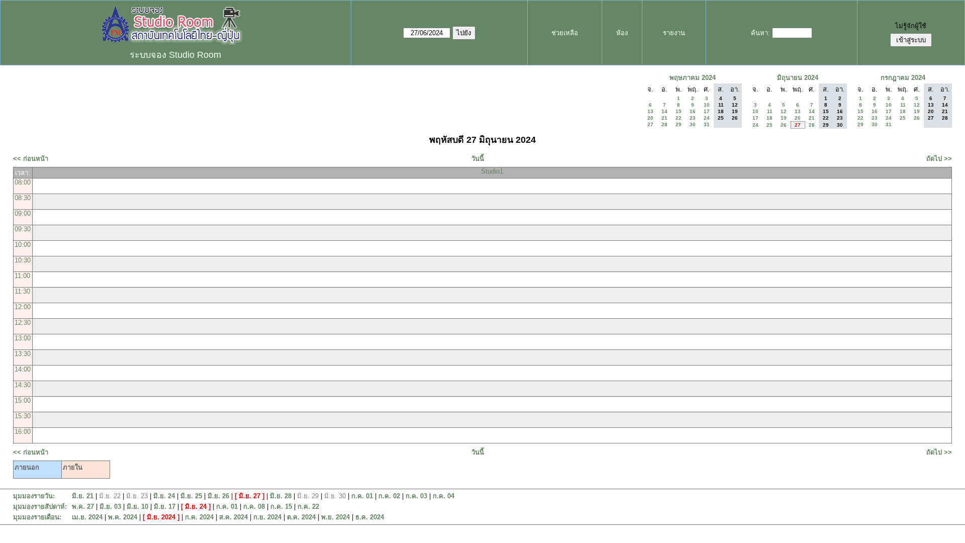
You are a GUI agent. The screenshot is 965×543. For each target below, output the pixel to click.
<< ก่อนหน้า (30, 158)
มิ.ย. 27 (249, 496)
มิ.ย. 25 (191, 496)
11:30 (22, 291)
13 (650, 111)
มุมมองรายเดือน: (37, 517)
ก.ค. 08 (254, 506)
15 (679, 111)
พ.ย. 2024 (335, 517)
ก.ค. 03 (416, 496)
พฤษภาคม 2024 (692, 77)
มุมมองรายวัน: (34, 496)
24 (707, 118)
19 (784, 118)
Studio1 (492, 171)
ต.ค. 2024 (301, 517)
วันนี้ (477, 158)
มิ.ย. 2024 (161, 517)
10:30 (23, 260)
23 (693, 118)
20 (650, 118)
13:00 (23, 338)
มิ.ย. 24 (164, 496)
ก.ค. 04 (443, 496)
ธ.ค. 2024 (369, 517)
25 (769, 125)
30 (693, 124)
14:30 (23, 385)
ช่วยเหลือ (564, 33)
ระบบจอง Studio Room (175, 55)
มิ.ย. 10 (137, 506)
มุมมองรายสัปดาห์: (40, 506)
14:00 (23, 369)
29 (679, 124)
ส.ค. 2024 (233, 517)
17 (707, 111)
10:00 (23, 244)
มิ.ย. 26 (218, 496)
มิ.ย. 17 (164, 506)
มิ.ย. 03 (110, 506)
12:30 (23, 322)
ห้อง (622, 33)
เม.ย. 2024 (87, 517)
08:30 (23, 198)
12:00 (23, 307)
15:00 (23, 400)
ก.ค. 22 (308, 506)
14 (664, 111)
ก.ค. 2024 (199, 517)
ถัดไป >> (939, 158)
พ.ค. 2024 (122, 517)
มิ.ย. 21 (82, 496)
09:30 (23, 229)
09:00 (23, 213)
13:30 (23, 353)
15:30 (23, 416)
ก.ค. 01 (362, 496)
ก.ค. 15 (281, 506)
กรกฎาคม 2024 (903, 77)
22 (679, 118)
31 (707, 124)
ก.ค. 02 (389, 496)
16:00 (23, 431)
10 (707, 105)
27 (650, 124)
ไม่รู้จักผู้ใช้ (910, 26)
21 (664, 118)
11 (770, 111)
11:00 (22, 276)
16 (693, 111)
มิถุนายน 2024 (797, 77)
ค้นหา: (760, 33)
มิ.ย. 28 (281, 496)
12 (784, 111)
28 (664, 124)
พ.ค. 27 (83, 506)
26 (784, 125)
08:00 (23, 182)
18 (769, 118)
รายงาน (674, 33)
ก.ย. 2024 (267, 517)
